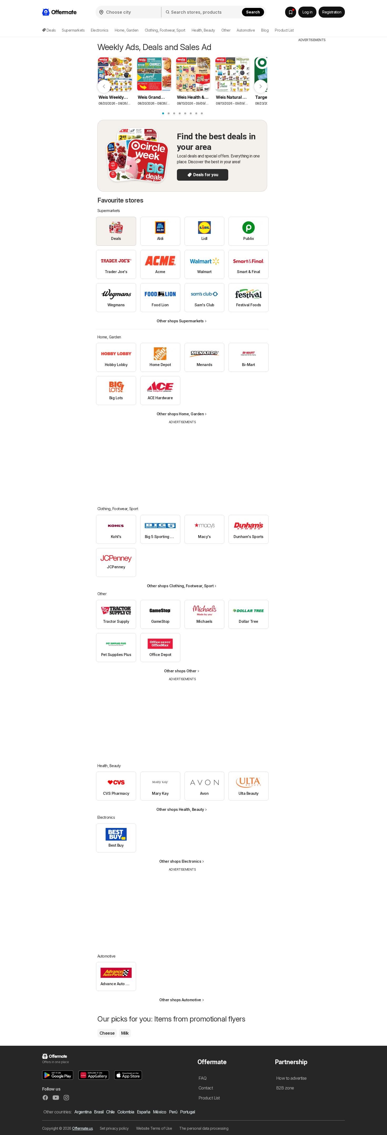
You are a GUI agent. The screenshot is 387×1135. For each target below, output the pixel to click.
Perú (173, 1111)
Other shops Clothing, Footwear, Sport (180, 586)
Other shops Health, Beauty (180, 809)
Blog (265, 30)
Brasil (98, 1111)
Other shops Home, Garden (180, 414)
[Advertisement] (182, 461)
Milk (125, 1033)
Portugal (187, 1111)
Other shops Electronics (180, 861)
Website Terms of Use (154, 1128)
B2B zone (285, 1087)
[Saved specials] (290, 12)
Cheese (107, 1033)
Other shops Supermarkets (180, 321)
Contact (206, 1087)
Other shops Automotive (180, 1000)
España (143, 1111)
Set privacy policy (114, 1128)
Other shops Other (180, 671)
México (159, 1111)
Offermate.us (82, 1128)
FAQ (202, 1078)
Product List (284, 30)
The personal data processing (203, 1128)
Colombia (125, 1111)
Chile (110, 1111)
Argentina (82, 1111)
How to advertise (291, 1078)
